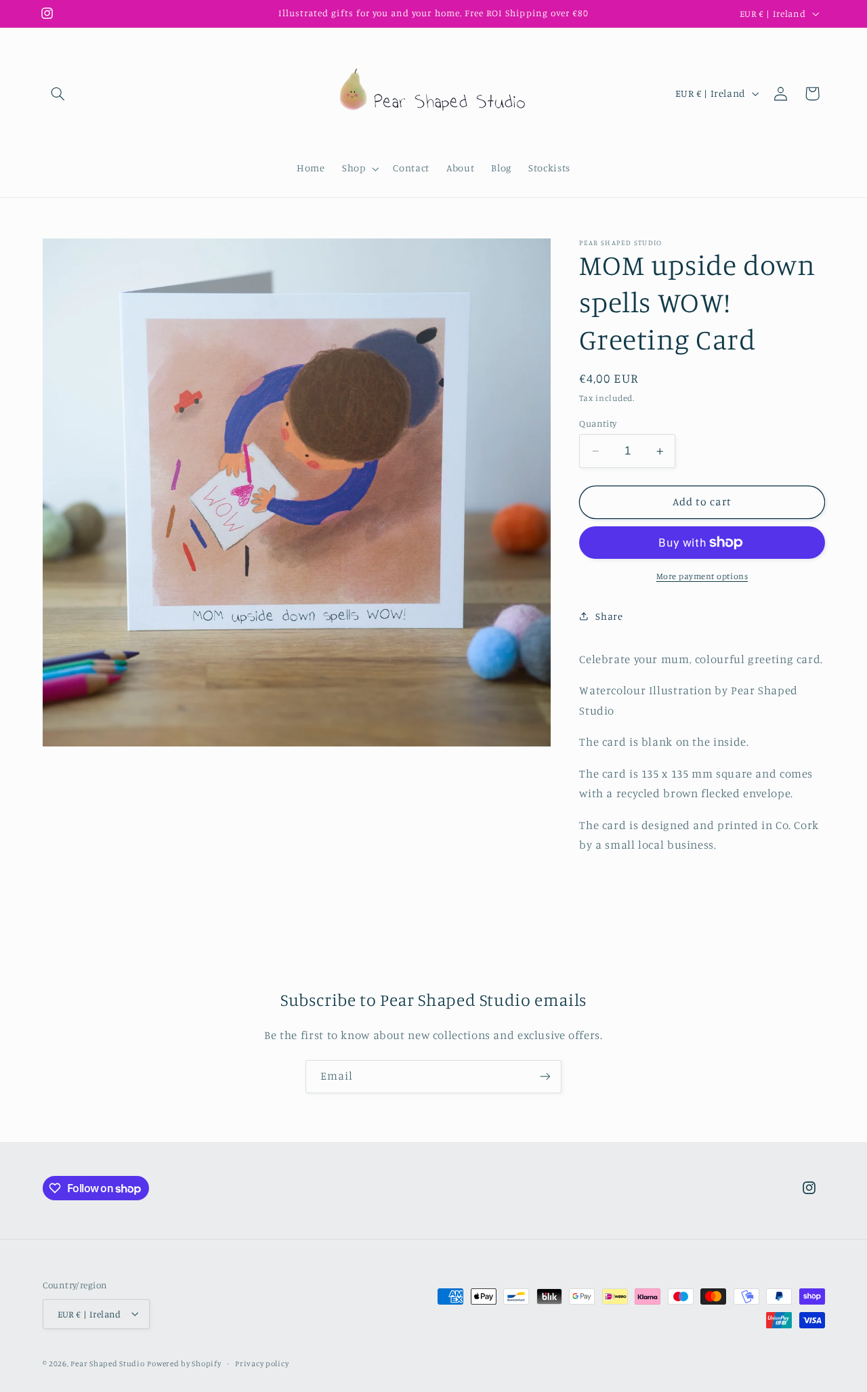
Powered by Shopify (184, 1363)
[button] (58, 93)
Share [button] (608, 615)
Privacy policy (262, 1363)
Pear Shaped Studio (107, 1363)
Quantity (597, 423)
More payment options (702, 576)
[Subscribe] (545, 1076)
